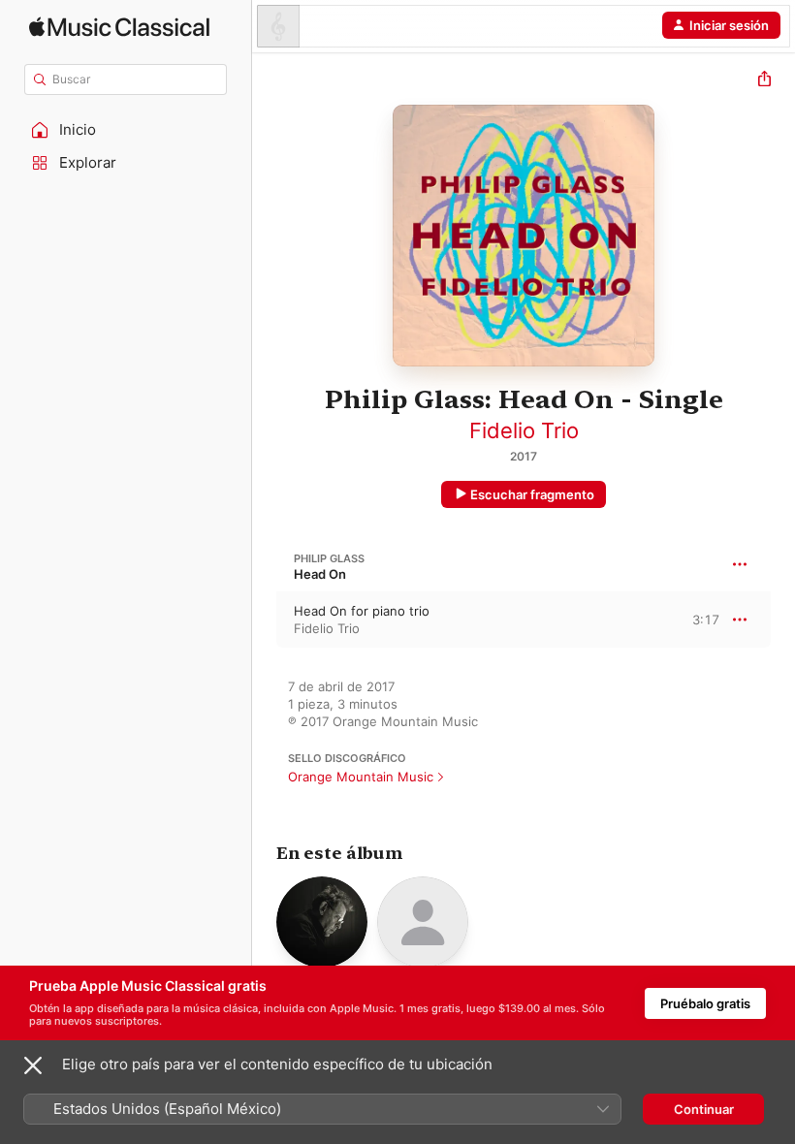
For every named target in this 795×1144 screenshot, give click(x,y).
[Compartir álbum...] (764, 81)
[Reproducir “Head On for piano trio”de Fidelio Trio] (264, 619)
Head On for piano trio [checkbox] (361, 611)
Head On (320, 574)
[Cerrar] (33, 1065)
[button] (126, 129)
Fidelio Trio (524, 430)
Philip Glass (329, 558)
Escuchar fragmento (532, 494)
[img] (119, 26)
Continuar (704, 1109)
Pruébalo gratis (705, 1003)
